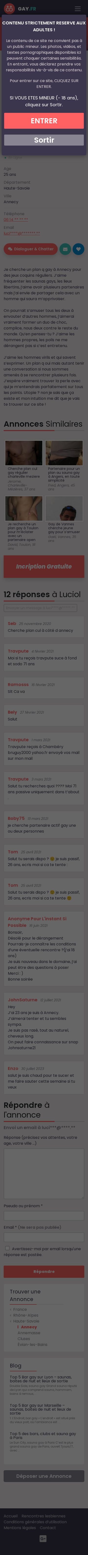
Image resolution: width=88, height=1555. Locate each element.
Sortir (44, 140)
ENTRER (44, 121)
